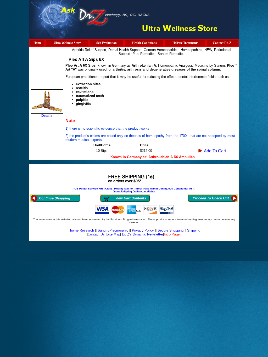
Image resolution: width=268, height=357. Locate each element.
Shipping (193, 230)
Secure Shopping (170, 230)
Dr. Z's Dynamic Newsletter (142, 234)
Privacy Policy (143, 230)
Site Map (113, 234)
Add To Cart (215, 151)
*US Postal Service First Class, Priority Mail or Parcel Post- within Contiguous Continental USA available (134, 190)
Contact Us (97, 234)
